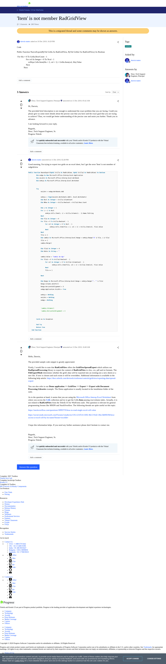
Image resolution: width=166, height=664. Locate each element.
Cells (48, 400)
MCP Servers (4, 486)
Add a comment (24, 80)
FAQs (7, 524)
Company (8, 611)
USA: (17, 544)
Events (7, 522)
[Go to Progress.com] (7, 603)
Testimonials (9, 534)
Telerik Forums (24, 10)
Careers (7, 621)
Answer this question (28, 467)
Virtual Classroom (11, 520)
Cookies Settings (154, 659)
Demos (7, 504)
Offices (7, 623)
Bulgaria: (18, 550)
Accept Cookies (133, 659)
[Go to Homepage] (29, 6)
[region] (83, 658)
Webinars (8, 514)
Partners (7, 518)
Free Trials (8, 492)
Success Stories (10, 532)
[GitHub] (10, 570)
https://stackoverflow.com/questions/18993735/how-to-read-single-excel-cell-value (62, 410)
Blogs (7, 512)
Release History (10, 508)
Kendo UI (3, 482)
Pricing (7, 494)
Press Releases (10, 617)
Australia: (19, 552)
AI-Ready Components (18, 486)
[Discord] (10, 573)
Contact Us (9, 542)
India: (17, 548)
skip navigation (22, 6)
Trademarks (148, 647)
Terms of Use (9, 653)
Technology (9, 613)
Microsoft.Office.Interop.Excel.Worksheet (93, 397)
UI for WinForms (37, 10)
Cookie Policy (19, 661)
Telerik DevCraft (6, 478)
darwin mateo (25, 41)
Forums (7, 510)
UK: (17, 546)
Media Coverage (10, 619)
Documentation (10, 506)
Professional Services (12, 516)
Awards (7, 615)
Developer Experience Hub (14, 502)
